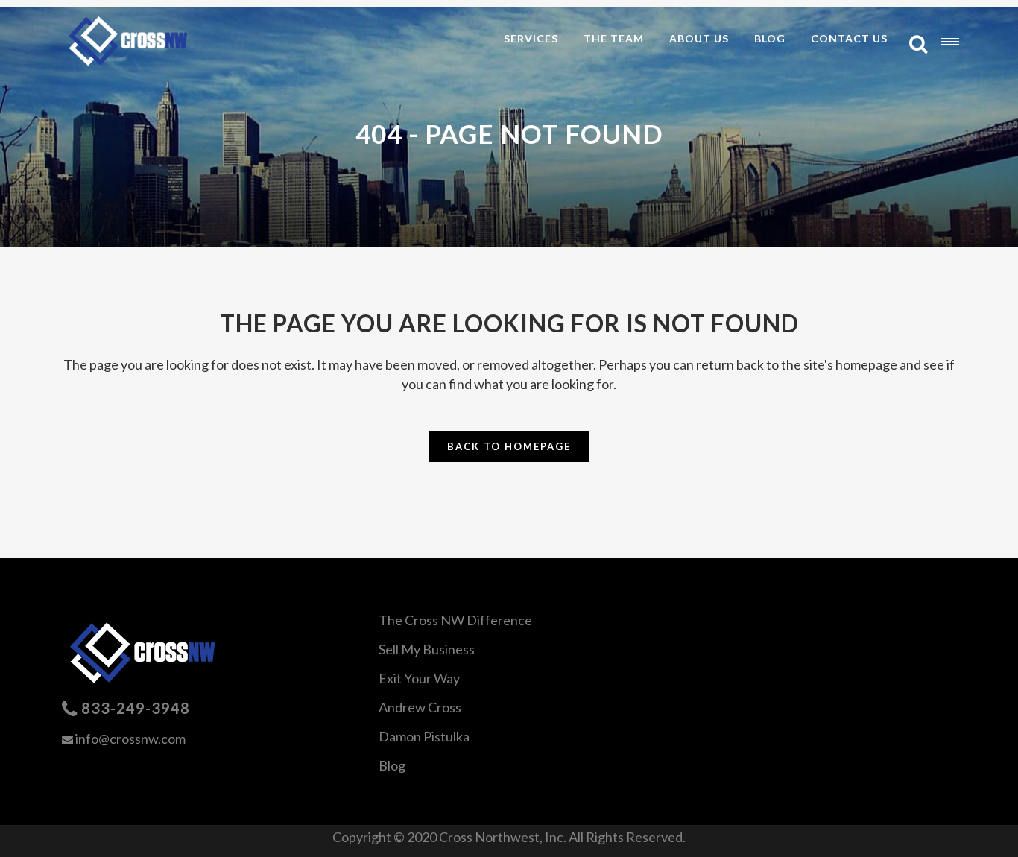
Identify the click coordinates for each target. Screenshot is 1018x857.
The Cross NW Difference (455, 620)
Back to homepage (509, 446)
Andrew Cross (420, 707)
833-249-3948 (135, 708)
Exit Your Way (419, 678)
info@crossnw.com (130, 738)
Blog (392, 765)
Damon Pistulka (424, 736)
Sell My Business (427, 649)
